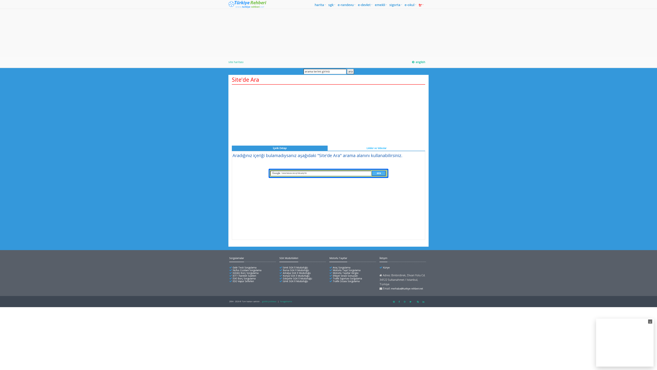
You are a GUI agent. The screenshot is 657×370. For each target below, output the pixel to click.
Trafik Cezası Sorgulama (346, 281)
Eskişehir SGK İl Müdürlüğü (297, 278)
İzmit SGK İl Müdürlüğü (295, 267)
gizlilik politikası (269, 301)
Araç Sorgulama (341, 267)
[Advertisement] (328, 33)
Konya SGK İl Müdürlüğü (296, 275)
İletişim (383, 258)
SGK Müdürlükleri (288, 258)
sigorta (394, 5)
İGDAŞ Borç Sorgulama (246, 273)
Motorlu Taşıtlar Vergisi (345, 273)
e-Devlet (364, 5)
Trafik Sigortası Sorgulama (347, 278)
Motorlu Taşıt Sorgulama (346, 270)
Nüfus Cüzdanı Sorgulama (247, 270)
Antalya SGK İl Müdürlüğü (297, 273)
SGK (330, 5)
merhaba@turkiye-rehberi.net (407, 288)
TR (420, 4)
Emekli (380, 5)
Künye (386, 267)
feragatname (286, 301)
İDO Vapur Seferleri (243, 281)
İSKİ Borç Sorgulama (244, 278)
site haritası (235, 62)
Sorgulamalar (236, 258)
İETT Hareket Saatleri (244, 275)
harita (319, 5)
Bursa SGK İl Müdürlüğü (296, 270)
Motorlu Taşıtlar (338, 258)
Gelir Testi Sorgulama (244, 267)
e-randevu (346, 5)
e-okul (409, 5)
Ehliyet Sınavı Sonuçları (345, 275)
